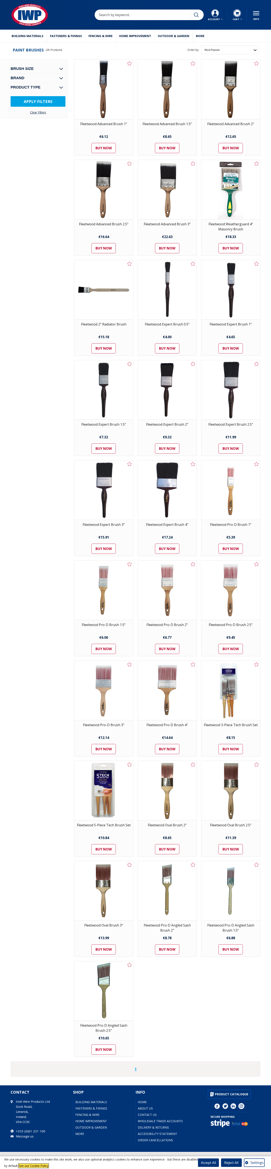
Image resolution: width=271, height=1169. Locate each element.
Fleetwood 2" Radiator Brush (103, 324)
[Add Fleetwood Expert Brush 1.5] (129, 363)
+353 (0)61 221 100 (30, 1131)
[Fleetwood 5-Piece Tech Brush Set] (103, 790)
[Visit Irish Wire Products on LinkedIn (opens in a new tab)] (233, 1106)
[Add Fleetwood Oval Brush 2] (193, 764)
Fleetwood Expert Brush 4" (167, 524)
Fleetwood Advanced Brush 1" (103, 124)
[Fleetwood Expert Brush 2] (167, 390)
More (200, 36)
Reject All (231, 1162)
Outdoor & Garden (173, 36)
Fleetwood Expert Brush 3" (104, 524)
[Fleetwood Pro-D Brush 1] (230, 490)
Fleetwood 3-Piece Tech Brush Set (231, 725)
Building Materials (27, 36)
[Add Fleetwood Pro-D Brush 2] (193, 564)
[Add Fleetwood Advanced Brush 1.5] (193, 63)
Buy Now (103, 148)
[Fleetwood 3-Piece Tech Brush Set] (230, 690)
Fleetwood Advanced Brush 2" (230, 124)
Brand (17, 78)
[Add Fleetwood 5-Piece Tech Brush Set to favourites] (129, 764)
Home (142, 1102)
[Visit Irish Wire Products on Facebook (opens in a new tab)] (217, 1106)
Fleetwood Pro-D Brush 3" (103, 725)
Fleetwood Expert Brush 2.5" (230, 424)
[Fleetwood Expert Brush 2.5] (230, 390)
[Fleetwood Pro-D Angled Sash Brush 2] (167, 890)
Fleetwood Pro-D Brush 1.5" (104, 624)
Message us (25, 1136)
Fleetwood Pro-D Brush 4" (167, 725)
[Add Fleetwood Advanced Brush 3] (193, 163)
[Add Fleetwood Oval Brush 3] (129, 864)
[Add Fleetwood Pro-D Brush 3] (129, 664)
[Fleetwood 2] (103, 289)
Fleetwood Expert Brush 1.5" (103, 424)
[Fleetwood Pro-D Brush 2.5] (230, 590)
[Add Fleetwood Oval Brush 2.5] (256, 764)
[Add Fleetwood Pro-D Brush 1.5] (129, 564)
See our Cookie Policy (33, 1166)
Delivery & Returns (153, 1127)
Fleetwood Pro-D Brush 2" (167, 624)
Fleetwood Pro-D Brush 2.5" (231, 624)
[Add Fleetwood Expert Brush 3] (129, 464)
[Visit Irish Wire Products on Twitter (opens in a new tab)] (225, 1106)
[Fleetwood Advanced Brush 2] (230, 89)
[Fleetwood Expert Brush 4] (167, 490)
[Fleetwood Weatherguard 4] (230, 189)
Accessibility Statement (157, 1134)
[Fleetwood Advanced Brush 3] (167, 189)
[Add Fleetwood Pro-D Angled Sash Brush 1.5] (256, 864)
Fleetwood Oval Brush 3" (103, 925)
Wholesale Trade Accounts (160, 1121)
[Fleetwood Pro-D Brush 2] (167, 590)
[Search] (196, 15)
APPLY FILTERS (38, 101)
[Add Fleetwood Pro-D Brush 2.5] (256, 564)
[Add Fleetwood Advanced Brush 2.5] (129, 163)
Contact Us (147, 1115)
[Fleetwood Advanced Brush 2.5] (103, 189)
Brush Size (22, 68)
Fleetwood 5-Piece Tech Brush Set (104, 825)
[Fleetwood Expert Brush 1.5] (103, 390)
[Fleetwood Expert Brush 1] (230, 289)
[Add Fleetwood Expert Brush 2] (193, 363)
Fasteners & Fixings (66, 36)
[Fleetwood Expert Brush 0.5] (167, 289)
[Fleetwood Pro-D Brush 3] (103, 690)
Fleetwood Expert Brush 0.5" (167, 324)
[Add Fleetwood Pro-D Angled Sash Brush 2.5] (129, 964)
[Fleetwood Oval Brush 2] (167, 790)
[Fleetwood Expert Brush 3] (103, 490)
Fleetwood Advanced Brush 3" (167, 224)
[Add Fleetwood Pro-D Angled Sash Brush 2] (193, 864)
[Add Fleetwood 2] (129, 263)
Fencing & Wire (100, 36)
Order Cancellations (155, 1140)
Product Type (25, 87)
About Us (145, 1108)
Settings (257, 1162)
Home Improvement (135, 36)
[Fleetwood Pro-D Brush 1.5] (103, 590)
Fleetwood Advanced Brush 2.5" (103, 224)
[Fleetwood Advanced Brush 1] (103, 89)
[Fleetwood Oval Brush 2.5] (230, 790)
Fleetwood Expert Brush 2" (167, 424)
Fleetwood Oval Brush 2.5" (230, 825)
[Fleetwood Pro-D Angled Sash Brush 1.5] (230, 890)
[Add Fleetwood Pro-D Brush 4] (193, 664)
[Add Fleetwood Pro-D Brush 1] (256, 464)
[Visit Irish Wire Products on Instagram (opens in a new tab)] (241, 1106)
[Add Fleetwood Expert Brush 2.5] (256, 363)
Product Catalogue (231, 1094)
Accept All (208, 1162)
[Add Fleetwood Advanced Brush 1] (129, 63)
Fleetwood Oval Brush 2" (167, 825)
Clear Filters (38, 112)
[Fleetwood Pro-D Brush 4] (167, 690)
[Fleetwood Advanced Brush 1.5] (167, 89)
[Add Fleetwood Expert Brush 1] (256, 263)
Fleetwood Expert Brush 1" (231, 324)
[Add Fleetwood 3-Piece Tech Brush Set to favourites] (256, 664)
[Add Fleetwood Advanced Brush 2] (256, 63)
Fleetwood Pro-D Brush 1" (230, 524)
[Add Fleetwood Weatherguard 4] (256, 163)
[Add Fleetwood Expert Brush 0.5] (193, 263)
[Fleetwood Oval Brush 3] (103, 890)
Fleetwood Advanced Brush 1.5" (167, 124)
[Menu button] (256, 15)
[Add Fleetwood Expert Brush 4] (193, 464)
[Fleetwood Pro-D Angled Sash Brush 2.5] (103, 991)
